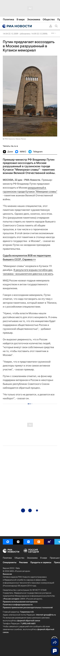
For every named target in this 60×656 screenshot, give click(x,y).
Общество (19, 558)
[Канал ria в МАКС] (8, 542)
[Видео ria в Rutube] (49, 542)
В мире (43, 558)
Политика (7, 558)
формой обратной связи (28, 620)
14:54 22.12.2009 (10, 34)
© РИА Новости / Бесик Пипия (14, 139)
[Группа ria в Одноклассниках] (39, 542)
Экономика (32, 558)
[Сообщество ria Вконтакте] (28, 542)
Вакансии (7, 574)
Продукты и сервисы (40, 562)
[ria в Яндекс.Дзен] (18, 542)
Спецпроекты (9, 562)
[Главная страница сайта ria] (16, 26)
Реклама (23, 562)
